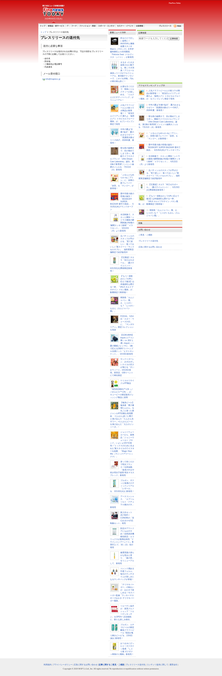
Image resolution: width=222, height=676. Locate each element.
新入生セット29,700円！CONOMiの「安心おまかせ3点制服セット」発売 (122, 517)
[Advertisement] (125, 13)
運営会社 (173, 664)
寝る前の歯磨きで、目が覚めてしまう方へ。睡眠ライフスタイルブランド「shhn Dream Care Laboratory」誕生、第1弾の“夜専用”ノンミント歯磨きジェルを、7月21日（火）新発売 (122, 159)
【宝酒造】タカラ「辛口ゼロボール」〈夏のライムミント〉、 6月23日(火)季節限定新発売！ (163, 187)
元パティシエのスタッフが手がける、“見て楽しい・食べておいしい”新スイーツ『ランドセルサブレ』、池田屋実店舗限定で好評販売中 (122, 244)
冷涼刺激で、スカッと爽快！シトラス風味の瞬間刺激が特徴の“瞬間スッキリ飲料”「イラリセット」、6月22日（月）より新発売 (122, 222)
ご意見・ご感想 (145, 235)
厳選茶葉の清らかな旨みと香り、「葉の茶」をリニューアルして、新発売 (122, 557)
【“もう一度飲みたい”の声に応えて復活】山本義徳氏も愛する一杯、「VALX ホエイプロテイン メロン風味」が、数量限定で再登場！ (122, 284)
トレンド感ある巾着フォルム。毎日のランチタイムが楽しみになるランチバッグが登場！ (122, 573)
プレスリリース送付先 (148, 241)
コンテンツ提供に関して (157, 664)
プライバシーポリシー (62, 664)
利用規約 (47, 664)
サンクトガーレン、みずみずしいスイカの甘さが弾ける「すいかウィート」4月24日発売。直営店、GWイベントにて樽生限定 (122, 367)
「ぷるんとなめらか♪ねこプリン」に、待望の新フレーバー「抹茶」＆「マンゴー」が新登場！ (162, 136)
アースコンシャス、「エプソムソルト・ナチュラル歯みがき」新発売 (122, 501)
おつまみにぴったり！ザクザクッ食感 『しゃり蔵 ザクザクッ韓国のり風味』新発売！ (122, 648)
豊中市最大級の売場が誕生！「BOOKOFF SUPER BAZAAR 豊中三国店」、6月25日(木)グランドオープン (122, 201)
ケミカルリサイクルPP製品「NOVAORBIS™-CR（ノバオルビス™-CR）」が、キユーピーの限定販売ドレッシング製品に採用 (122, 389)
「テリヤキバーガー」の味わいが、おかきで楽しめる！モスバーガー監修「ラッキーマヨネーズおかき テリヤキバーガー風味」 (122, 592)
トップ (43, 32)
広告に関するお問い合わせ (150, 247)
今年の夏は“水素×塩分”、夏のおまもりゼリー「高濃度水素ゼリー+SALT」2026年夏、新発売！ (163, 107)
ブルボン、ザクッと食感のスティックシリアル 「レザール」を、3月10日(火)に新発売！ (122, 485)
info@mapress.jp (52, 79)
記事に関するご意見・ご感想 (111, 664)
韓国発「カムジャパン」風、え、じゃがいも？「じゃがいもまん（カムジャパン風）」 (163, 213)
